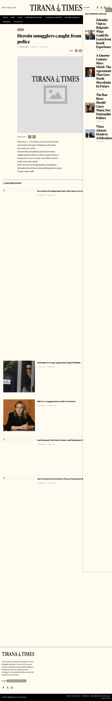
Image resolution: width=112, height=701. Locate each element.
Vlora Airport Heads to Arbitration (104, 132)
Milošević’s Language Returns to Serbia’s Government (56, 401)
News (21, 30)
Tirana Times (23, 47)
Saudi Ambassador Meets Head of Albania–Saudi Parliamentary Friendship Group (65, 440)
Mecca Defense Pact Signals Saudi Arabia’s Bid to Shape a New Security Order (64, 191)
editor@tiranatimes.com (16, 681)
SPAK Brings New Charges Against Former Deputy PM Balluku (58, 363)
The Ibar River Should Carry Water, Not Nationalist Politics (103, 106)
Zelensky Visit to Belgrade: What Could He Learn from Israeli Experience (103, 33)
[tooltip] (97, 7)
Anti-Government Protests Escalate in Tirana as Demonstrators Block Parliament (65, 479)
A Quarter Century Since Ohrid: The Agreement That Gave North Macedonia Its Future (103, 71)
